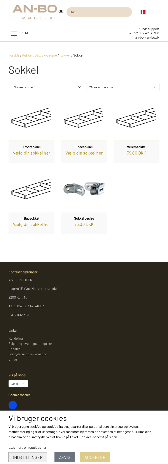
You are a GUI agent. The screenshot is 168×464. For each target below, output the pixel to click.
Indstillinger (28, 457)
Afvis (64, 457)
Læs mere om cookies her (27, 447)
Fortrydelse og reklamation (28, 354)
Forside (14, 55)
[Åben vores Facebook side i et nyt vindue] (13, 405)
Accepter (94, 457)
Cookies (15, 349)
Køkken (65, 55)
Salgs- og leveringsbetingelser (30, 343)
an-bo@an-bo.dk (147, 37)
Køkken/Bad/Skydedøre (39, 55)
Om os (13, 359)
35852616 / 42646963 (144, 33)
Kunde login (17, 338)
